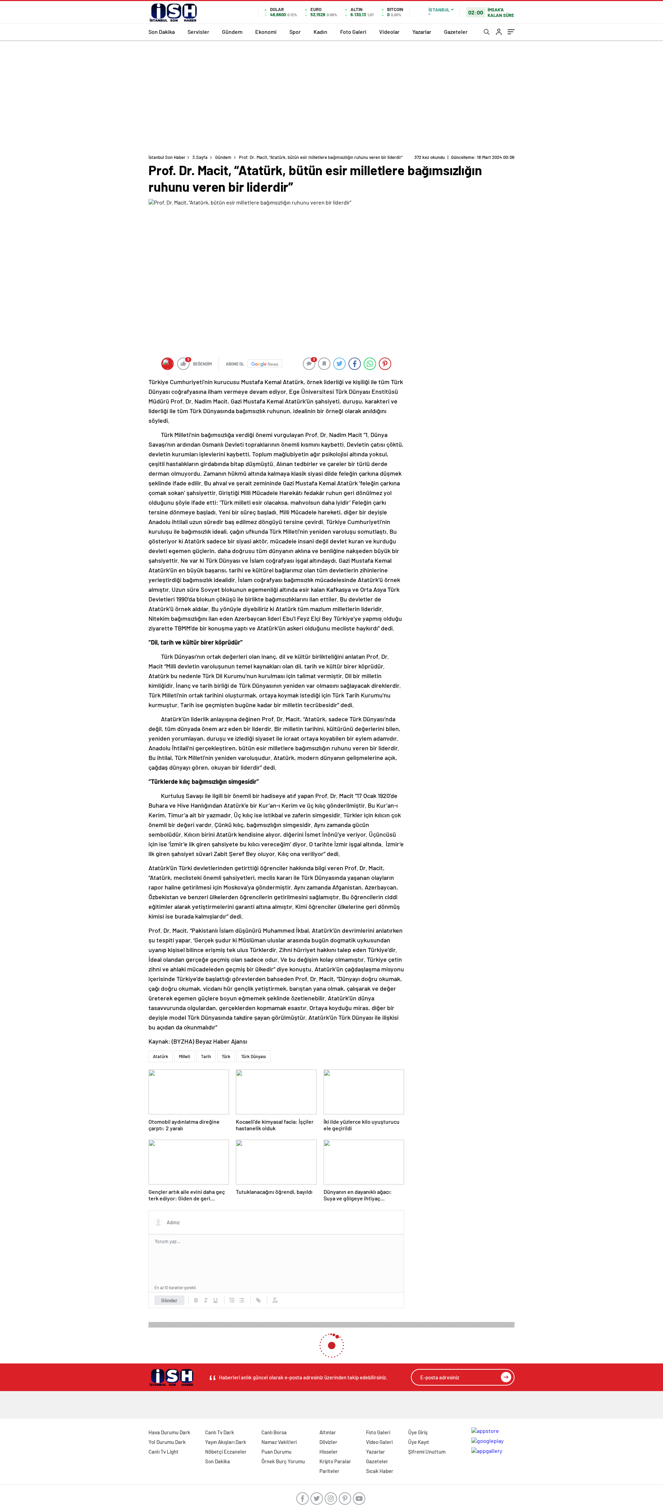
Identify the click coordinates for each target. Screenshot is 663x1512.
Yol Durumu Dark (167, 1442)
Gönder (169, 1300)
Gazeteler (456, 31)
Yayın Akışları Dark (225, 1442)
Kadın (320, 31)
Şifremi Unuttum (426, 1451)
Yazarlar (421, 31)
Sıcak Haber (379, 1471)
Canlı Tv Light (163, 1451)
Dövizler (328, 1442)
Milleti (184, 1056)
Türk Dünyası (253, 1056)
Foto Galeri (353, 31)
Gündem (232, 31)
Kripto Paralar (335, 1461)
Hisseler (328, 1451)
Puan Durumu (276, 1451)
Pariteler (329, 1471)
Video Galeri (379, 1442)
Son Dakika (161, 31)
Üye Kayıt (418, 1442)
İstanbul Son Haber (166, 157)
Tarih (206, 1056)
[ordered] (232, 1300)
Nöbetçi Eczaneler (226, 1451)
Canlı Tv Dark (219, 1432)
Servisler (198, 31)
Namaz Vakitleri (279, 1442)
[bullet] (242, 1300)
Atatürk (160, 1056)
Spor (295, 31)
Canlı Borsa (274, 1432)
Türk (226, 1056)
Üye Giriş (417, 1432)
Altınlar (327, 1432)
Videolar (389, 31)
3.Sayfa (200, 157)
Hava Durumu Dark (169, 1432)
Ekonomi (266, 31)
